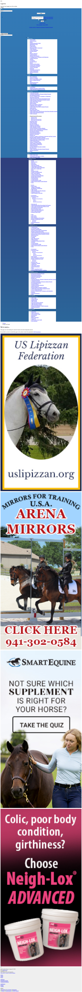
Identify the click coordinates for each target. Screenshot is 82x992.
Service (32, 185)
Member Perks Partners (34, 55)
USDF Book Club (34, 118)
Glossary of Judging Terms (35, 142)
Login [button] (42, 21)
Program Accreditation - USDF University (39, 306)
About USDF (32, 39)
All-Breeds (34, 197)
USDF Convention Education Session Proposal (39, 149)
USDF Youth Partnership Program (37, 112)
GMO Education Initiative (35, 126)
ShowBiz (33, 242)
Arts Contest (33, 215)
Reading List (32, 135)
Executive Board (33, 51)
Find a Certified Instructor (35, 80)
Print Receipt (33, 164)
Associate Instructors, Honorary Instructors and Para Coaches (43, 279)
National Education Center (35, 43)
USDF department (37, 331)
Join (31, 81)
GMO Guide (33, 297)
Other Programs (33, 103)
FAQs (31, 73)
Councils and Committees (35, 65)
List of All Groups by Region (37, 302)
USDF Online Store (34, 154)
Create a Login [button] (42, 23)
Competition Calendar (35, 263)
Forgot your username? (48, 17)
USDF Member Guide (35, 314)
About (2, 976)
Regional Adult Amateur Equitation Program (40, 234)
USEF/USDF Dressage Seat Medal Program (40, 232)
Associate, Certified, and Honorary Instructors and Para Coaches (43, 136)
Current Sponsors (33, 54)
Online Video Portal (34, 102)
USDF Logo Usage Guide (36, 319)
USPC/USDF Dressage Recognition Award (40, 206)
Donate (2, 985)
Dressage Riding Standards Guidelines (37, 137)
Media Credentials (35, 317)
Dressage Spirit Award (35, 212)
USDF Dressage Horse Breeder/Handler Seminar (40, 99)
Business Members (33, 53)
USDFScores (34, 264)
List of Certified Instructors (36, 289)
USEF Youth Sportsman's (36, 211)
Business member (43, 19)
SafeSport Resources (34, 72)
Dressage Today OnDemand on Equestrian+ (39, 129)
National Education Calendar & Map (37, 88)
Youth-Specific (33, 107)
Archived (34, 200)
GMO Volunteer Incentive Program (38, 190)
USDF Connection (35, 312)
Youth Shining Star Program (37, 207)
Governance (32, 60)
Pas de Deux (33, 236)
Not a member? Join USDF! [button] (42, 24)
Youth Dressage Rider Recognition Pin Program (41, 205)
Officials (31, 59)
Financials (32, 68)
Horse (32, 169)
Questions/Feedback (5, 981)
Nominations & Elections (35, 69)
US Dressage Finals (35, 228)
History (31, 42)
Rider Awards (34, 216)
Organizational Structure (35, 66)
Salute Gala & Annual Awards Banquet (39, 181)
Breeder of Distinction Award (37, 219)
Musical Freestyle (34, 235)
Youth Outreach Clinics (34, 110)
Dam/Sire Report (34, 178)
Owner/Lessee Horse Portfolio (37, 175)
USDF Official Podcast (34, 141)
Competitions (32, 87)
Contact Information (34, 50)
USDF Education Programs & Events (37, 89)
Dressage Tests (34, 262)
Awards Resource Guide (36, 180)
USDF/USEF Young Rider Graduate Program (39, 106)
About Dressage (33, 40)
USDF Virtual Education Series (36, 119)
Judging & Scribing (34, 77)
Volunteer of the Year (35, 191)
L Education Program (34, 92)
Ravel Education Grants (36, 208)
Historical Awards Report (37, 201)
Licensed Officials (35, 284)
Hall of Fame (32, 45)
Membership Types (34, 44)
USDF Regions (33, 46)
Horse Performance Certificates (37, 257)
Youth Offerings (33, 49)
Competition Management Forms (38, 240)
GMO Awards (34, 189)
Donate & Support (49, 27)
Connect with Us (32, 27)
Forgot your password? (48, 18)
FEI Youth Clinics (33, 109)
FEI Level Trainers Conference (36, 104)
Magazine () (36, 47)
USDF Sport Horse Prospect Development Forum (40, 98)
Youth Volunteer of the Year (36, 193)
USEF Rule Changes (35, 265)
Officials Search (34, 239)
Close (2, 7)
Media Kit (33, 316)
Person (32, 160)
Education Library (33, 121)
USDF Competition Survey (36, 269)
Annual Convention (34, 67)
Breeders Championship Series (37, 231)
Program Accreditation (34, 124)
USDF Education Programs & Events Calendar (39, 138)
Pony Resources (33, 147)
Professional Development (35, 132)
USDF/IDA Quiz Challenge (35, 105)
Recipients (34, 221)
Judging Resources (33, 145)
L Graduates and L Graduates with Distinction (39, 57)
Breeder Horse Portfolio (36, 176)
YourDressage (34, 315)
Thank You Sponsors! (40, 27)
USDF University (33, 113)
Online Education (33, 122)
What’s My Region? (35, 165)
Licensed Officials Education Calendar (37, 146)
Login (41, 13)
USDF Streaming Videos (35, 157)
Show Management (35, 238)
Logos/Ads (33, 318)
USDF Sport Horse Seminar (35, 101)
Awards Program (34, 179)
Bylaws (31, 62)
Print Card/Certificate (35, 173)
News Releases (34, 321)
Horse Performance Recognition (37, 218)
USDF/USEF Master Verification (38, 167)
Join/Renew (3, 984)
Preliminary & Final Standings (37, 198)
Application (34, 220)
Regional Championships (36, 229)
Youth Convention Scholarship (37, 209)
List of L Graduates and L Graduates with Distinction (42, 291)
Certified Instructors (34, 58)
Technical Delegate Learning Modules (37, 128)
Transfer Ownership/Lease (36, 172)
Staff (31, 52)
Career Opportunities (34, 71)
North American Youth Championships (39, 230)
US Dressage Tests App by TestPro (37, 156)
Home (4, 323)
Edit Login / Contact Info (36, 168)
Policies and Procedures (34, 64)
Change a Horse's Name (36, 174)
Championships (34, 227)
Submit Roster (34, 300)
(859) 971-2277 (5, 970)
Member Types (34, 161)
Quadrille (33, 237)
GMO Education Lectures (35, 127)
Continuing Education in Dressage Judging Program (40, 94)
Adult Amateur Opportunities (36, 143)
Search (34, 199)
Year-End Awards (34, 196)
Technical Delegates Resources (37, 285)
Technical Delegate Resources (36, 144)
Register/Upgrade (34, 171)
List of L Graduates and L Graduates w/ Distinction (40, 96)
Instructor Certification (34, 134)
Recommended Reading (35, 95)
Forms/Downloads (4, 980)
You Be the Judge (34, 117)
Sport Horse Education (34, 97)
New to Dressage (33, 76)
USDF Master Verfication (36, 166)
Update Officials (34, 299)
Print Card (33, 163)
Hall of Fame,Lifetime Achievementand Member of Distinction (36, 187)
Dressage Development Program (36, 130)
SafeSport (2, 979)
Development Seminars (34, 131)
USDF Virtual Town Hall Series (36, 120)
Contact (2, 986)
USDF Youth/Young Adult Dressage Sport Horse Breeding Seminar (43, 111)
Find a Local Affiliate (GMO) (36, 79)
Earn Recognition (33, 123)
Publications (33, 311)
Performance (34, 195)
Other (32, 214)
